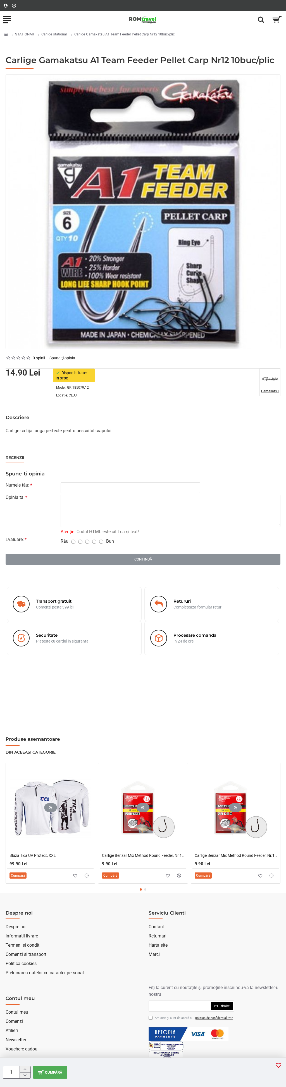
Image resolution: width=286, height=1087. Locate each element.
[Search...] (261, 19)
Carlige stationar (54, 34)
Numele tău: (17, 485)
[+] (25, 1069)
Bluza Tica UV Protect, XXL (32, 855)
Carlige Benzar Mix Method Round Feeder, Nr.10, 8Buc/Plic (237, 855)
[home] (6, 34)
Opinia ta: (15, 497)
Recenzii (15, 457)
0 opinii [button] (39, 358)
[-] (25, 1075)
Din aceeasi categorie (31, 752)
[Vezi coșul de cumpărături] (277, 19)
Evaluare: (15, 539)
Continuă (143, 559)
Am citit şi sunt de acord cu (193, 1018)
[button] (50, 1072)
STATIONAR (24, 34)
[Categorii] (7, 19)
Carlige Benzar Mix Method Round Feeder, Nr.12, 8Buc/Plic (144, 855)
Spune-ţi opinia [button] (62, 358)
